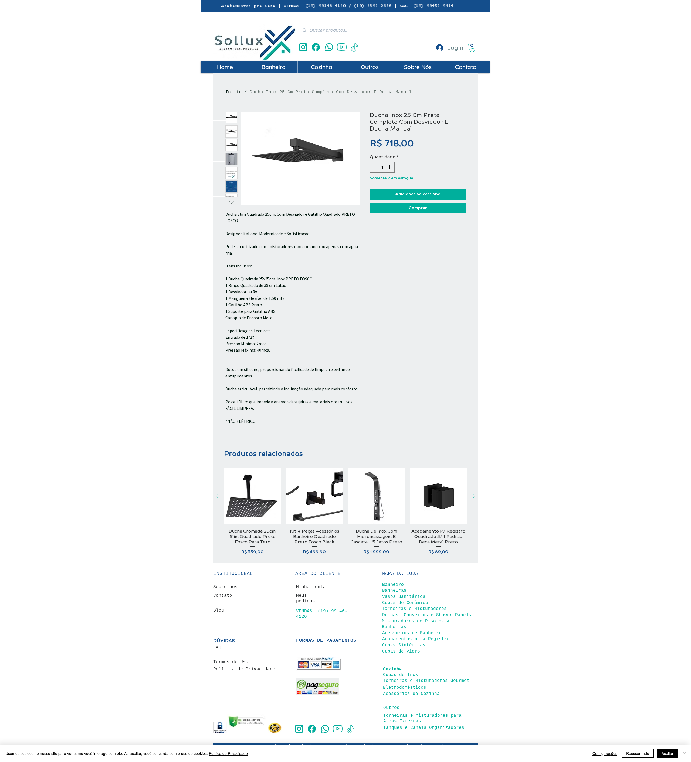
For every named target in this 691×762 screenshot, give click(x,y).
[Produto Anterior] (216, 496)
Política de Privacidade (228, 753)
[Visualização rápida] (252, 496)
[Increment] (390, 167)
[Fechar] (684, 753)
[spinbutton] (382, 167)
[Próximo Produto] (474, 496)
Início (233, 92)
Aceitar (667, 753)
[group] (345, 511)
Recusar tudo (637, 753)
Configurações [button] (604, 753)
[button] (472, 48)
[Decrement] (374, 167)
